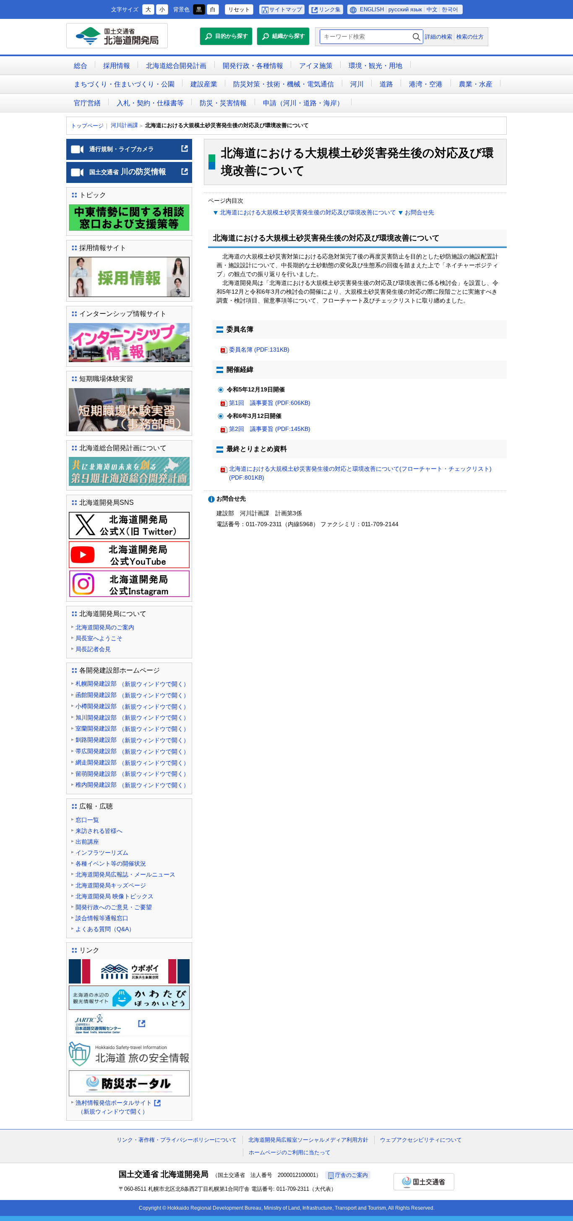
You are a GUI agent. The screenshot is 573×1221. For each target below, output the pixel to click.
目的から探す (231, 36)
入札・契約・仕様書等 (150, 103)
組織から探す (288, 36)
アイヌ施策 (316, 65)
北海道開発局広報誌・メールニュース (125, 874)
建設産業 (203, 84)
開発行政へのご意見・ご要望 (114, 907)
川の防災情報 (139, 175)
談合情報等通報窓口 (102, 918)
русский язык (405, 9)
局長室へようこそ (99, 638)
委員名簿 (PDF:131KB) (259, 349)
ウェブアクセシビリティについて (421, 1140)
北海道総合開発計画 (176, 65)
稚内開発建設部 (132, 784)
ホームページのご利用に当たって (290, 1152)
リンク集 (330, 9)
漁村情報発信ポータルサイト (118, 1108)
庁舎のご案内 (351, 1175)
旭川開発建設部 (132, 717)
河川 (357, 84)
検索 (416, 37)
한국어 (450, 9)
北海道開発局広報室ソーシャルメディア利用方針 (308, 1140)
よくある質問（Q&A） (105, 929)
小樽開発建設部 (132, 706)
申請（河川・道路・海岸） (303, 103)
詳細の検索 (438, 37)
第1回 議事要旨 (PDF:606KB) (269, 402)
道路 (386, 84)
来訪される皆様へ (99, 830)
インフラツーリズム (102, 852)
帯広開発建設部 (132, 751)
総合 (80, 65)
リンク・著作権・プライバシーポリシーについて (177, 1140)
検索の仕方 (470, 37)
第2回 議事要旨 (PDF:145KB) (269, 428)
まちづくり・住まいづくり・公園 (124, 84)
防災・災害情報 (223, 103)
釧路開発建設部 (132, 740)
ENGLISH (372, 9)
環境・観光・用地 (375, 65)
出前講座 (87, 841)
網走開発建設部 (132, 762)
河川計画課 (124, 125)
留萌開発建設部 (132, 773)
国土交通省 (423, 1181)
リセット (239, 9)
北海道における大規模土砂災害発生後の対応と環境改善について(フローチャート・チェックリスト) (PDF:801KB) (360, 473)
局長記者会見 (93, 649)
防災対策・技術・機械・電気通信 (283, 84)
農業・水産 (475, 84)
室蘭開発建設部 (132, 728)
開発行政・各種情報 (253, 65)
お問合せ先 (419, 212)
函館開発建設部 (132, 695)
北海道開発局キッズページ (111, 885)
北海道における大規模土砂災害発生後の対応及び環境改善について (308, 212)
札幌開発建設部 (132, 683)
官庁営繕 (87, 103)
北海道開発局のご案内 (105, 627)
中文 (432, 9)
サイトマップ (285, 9)
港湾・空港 (426, 84)
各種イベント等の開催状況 (111, 863)
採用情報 (116, 65)
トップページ (87, 126)
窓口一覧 (87, 820)
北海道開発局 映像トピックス (115, 896)
